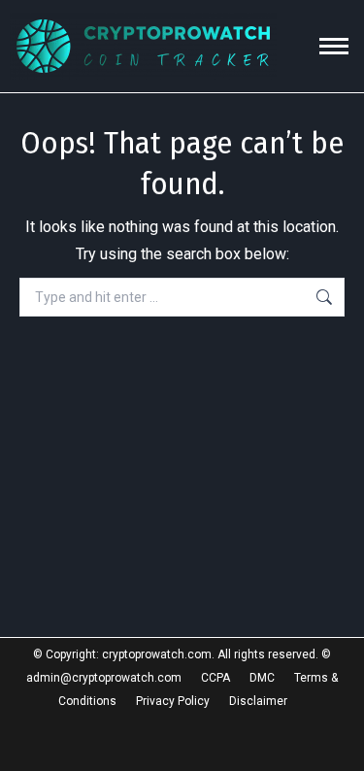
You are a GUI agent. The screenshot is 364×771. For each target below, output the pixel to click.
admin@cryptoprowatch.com (104, 678)
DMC (262, 678)
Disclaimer (258, 701)
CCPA (215, 678)
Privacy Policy (173, 701)
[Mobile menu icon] (334, 46)
